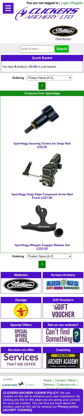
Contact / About (65, 380)
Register (77, 3)
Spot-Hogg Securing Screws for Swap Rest (42, 143)
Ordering (18, 77)
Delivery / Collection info (59, 384)
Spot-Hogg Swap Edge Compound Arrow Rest (42, 194)
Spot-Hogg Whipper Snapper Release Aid (42, 245)
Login (64, 3)
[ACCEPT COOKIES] (17, 410)
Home (48, 380)
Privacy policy (68, 406)
